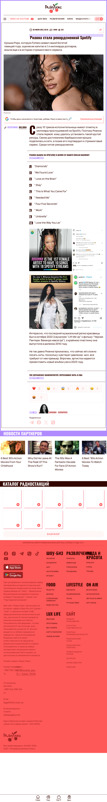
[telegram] (31, 422)
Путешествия (72, 603)
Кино (70, 19)
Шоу (48, 567)
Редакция (71, 667)
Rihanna (52, 412)
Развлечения (57, 19)
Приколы (70, 558)
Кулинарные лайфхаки (52, 599)
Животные (71, 563)
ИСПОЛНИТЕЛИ (92, 594)
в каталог (53, 534)
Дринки (50, 594)
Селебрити (62, 412)
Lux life (53, 614)
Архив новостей (74, 663)
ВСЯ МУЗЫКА (91, 590)
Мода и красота (85, 19)
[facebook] (38, 422)
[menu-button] (4, 18)
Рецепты (50, 590)
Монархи (50, 558)
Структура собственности (74, 627)
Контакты (71, 658)
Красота (90, 563)
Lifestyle (74, 584)
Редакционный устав (73, 640)
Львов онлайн (53, 636)
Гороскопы (71, 567)
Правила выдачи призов (74, 653)
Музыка (50, 576)
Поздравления (73, 594)
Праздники (71, 571)
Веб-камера (51, 628)
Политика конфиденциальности (74, 633)
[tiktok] (37, 553)
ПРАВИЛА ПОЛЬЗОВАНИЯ (72, 620)
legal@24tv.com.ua (13, 702)
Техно (69, 598)
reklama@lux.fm (11, 714)
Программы (51, 623)
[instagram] (13, 553)
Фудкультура (52, 605)
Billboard (24, 127)
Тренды (89, 571)
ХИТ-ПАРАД (91, 603)
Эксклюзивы (52, 571)
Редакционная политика (73, 646)
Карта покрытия (54, 632)
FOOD (51, 584)
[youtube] (5, 558)
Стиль (89, 567)
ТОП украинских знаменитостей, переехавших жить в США (55, 375)
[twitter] (45, 422)
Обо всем (70, 590)
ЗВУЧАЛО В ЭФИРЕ (94, 598)
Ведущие (50, 619)
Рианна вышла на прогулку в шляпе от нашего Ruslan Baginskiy (59, 155)
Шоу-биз (42, 19)
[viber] (53, 422)
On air (92, 584)
